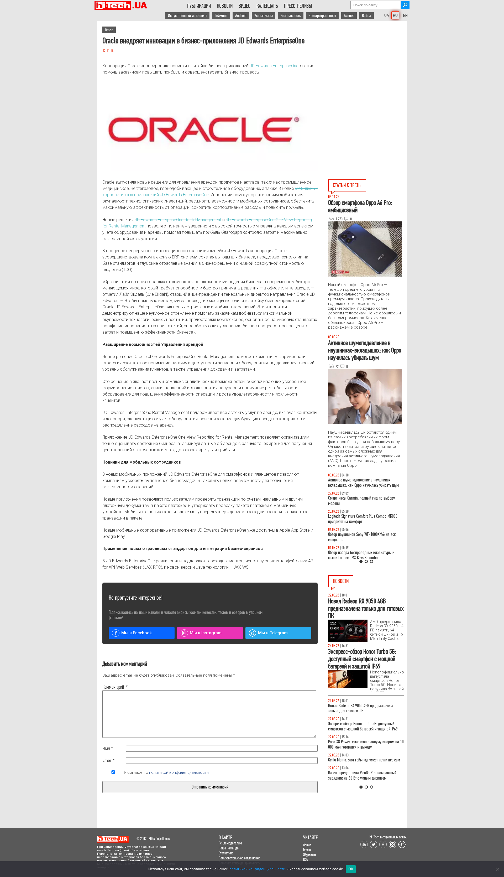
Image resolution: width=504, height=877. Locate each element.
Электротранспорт (322, 15)
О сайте (225, 837)
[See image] (210, 127)
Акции (307, 844)
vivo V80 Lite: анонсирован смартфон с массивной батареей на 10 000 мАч (366, 708)
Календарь (267, 6)
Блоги (307, 849)
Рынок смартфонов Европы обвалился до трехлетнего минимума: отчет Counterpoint (360, 780)
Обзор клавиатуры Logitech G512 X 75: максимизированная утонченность (357, 500)
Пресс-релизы (298, 6)
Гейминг (221, 15)
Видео (244, 6)
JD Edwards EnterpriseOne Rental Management (178, 219)
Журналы (309, 854)
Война (366, 15)
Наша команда (229, 847)
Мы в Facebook (136, 632)
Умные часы (263, 15)
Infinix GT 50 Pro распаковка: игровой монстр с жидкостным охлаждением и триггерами (364, 518)
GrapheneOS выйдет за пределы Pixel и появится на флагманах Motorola (365, 762)
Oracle (109, 29)
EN (405, 15)
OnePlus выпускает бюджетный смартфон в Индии (361, 744)
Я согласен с (166, 772)
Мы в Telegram (273, 632)
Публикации (199, 6)
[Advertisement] (367, 68)
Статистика (226, 852)
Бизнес (349, 15)
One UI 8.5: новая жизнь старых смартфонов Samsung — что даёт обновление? (361, 482)
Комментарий (113, 687)
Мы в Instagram (206, 632)
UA (386, 15)
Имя (107, 748)
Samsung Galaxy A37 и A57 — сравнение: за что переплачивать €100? (365, 537)
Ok (350, 869)
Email (108, 760)
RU (395, 15)
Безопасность (291, 15)
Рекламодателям (230, 842)
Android (240, 15)
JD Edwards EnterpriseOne (274, 65)
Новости (225, 6)
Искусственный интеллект (187, 15)
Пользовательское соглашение (239, 857)
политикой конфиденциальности (179, 772)
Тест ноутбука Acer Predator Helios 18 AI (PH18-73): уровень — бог (364, 555)
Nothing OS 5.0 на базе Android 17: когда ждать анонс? (364, 726)
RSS (305, 859)
